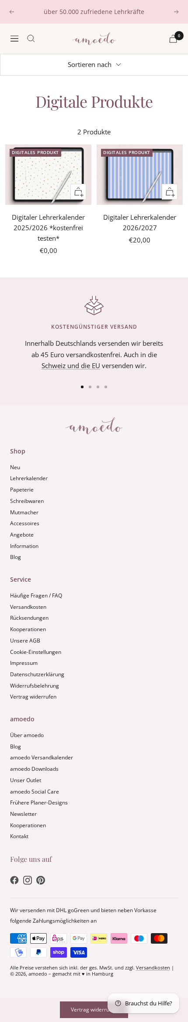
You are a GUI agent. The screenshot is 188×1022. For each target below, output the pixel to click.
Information (24, 546)
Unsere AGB (25, 640)
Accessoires (24, 523)
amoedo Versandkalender (41, 757)
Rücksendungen (29, 618)
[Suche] (31, 38)
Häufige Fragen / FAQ (36, 595)
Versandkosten (28, 607)
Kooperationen (28, 629)
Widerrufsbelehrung (34, 685)
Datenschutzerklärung (37, 674)
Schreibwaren (27, 501)
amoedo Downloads (34, 769)
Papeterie (22, 489)
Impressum (24, 663)
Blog (15, 557)
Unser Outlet (25, 780)
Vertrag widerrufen (33, 696)
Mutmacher (24, 512)
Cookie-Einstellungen (35, 652)
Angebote (22, 534)
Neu (15, 467)
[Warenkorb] (173, 39)
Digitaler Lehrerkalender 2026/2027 (139, 222)
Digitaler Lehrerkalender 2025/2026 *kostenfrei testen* (48, 227)
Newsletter (23, 814)
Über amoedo (27, 735)
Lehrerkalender (29, 478)
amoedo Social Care (34, 791)
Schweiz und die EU (71, 365)
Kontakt (19, 836)
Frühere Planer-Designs (39, 802)
